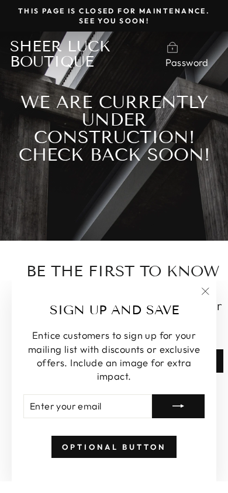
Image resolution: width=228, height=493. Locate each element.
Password (187, 62)
